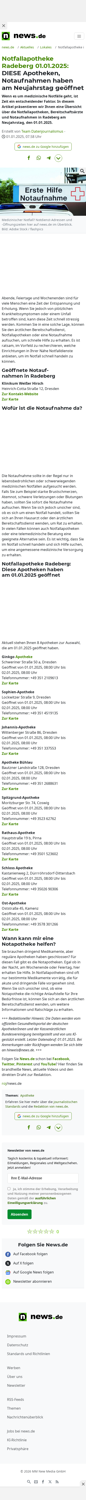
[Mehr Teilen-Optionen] (58, 158)
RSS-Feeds (15, 1399)
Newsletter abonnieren (32, 1281)
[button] (43, 146)
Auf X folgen (23, 1263)
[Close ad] (3, 25)
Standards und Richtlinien (28, 1353)
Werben (13, 1367)
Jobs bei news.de (21, 1431)
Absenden (19, 1214)
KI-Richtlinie (17, 1440)
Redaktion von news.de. (51, 1106)
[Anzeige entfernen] (83, 1484)
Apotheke (27, 1095)
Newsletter (16, 1385)
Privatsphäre (17, 1448)
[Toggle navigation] (79, 36)
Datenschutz (17, 1345)
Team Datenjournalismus (42, 131)
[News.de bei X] (50, 1481)
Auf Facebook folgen (30, 1253)
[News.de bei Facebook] (43, 1481)
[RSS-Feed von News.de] (57, 1481)
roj (4, 1083)
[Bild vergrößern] (82, 171)
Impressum (16, 1336)
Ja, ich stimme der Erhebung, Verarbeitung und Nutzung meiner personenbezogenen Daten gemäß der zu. (42, 1196)
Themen (14, 1408)
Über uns (14, 1376)
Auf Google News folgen (33, 1272)
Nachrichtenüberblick (25, 1417)
